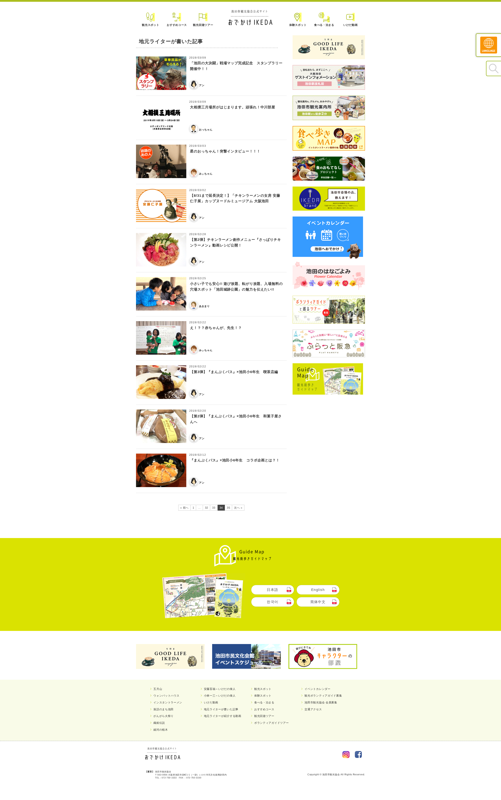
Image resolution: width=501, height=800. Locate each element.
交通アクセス (313, 709)
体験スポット (297, 24)
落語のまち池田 (163, 709)
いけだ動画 (350, 24)
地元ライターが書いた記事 (221, 709)
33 (213, 507)
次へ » (238, 507)
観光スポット (150, 24)
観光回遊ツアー (203, 24)
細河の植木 (160, 729)
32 (206, 507)
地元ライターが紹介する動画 (222, 716)
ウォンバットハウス (166, 695)
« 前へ (184, 507)
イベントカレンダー (317, 688)
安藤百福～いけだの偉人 (220, 688)
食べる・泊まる (324, 24)
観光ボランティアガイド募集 (323, 695)
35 (228, 507)
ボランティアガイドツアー (271, 722)
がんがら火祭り (163, 716)
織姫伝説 (159, 722)
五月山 (157, 688)
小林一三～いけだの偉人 (220, 695)
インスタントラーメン (167, 702)
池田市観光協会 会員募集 (321, 702)
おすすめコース (177, 24)
